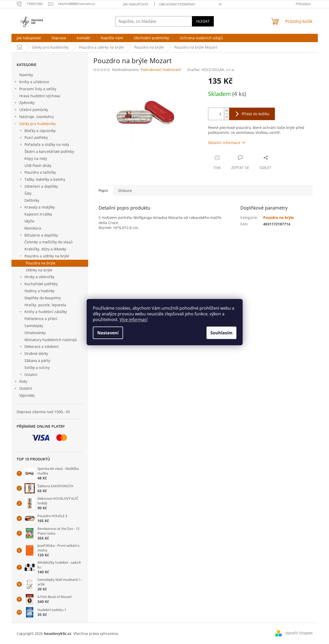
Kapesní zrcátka (38, 214)
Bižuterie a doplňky (41, 235)
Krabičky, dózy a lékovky (45, 248)
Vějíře (29, 221)
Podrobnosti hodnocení (161, 69)
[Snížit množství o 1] (226, 117)
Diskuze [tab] (125, 190)
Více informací (133, 319)
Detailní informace (224, 142)
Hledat (203, 21)
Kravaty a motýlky (39, 207)
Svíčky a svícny (37, 367)
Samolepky (33, 325)
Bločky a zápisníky (40, 130)
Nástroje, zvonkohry (36, 116)
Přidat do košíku (255, 113)
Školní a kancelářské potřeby (49, 151)
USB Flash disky (37, 165)
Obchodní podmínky (177, 4)
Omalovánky (35, 332)
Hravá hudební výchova (39, 95)
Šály (27, 193)
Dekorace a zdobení (41, 346)
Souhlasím (221, 333)
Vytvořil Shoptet (299, 632)
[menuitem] (28, 38)
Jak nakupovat (136, 4)
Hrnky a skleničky (39, 276)
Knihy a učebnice (34, 81)
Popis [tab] (103, 190)
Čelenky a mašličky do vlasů (48, 241)
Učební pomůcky (33, 109)
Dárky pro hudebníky (37, 123)
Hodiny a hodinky (39, 290)
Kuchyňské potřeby (41, 283)
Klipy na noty (35, 158)
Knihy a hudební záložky (45, 311)
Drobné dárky (36, 353)
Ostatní (30, 374)
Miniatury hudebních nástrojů (50, 339)
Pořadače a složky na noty (46, 144)
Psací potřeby (36, 137)
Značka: (211, 69)
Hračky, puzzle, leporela (45, 304)
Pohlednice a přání (40, 318)
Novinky (26, 74)
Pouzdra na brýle (40, 263)
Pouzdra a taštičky (40, 172)
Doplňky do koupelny (42, 297)
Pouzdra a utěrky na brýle (46, 255)
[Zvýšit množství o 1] (226, 111)
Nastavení (108, 333)
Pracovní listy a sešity (37, 88)
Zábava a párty (37, 360)
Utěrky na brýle (39, 270)
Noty (23, 381)
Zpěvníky (27, 102)
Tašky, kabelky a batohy (44, 179)
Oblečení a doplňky (41, 186)
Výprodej (27, 395)
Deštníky (31, 200)
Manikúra (32, 228)
